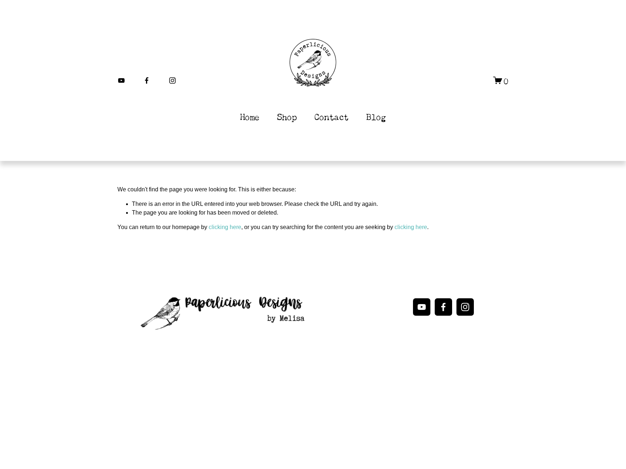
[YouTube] (121, 80)
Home (250, 116)
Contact (331, 116)
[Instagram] (172, 80)
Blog (376, 116)
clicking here (225, 227)
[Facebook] (147, 80)
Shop (287, 116)
